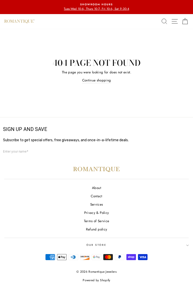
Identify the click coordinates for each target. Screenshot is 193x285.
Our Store (96, 245)
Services (96, 204)
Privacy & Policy (96, 212)
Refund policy (96, 229)
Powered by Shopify (96, 280)
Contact (96, 196)
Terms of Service (96, 220)
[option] (96, 7)
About (96, 187)
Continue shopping (96, 80)
